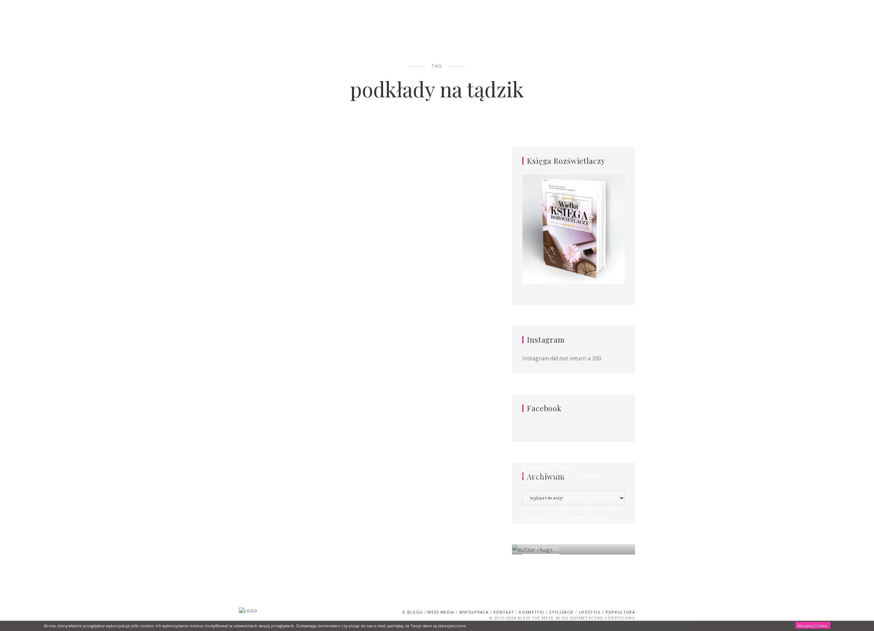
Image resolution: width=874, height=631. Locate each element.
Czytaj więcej (298, 348)
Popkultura (620, 612)
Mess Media (440, 612)
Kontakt (503, 612)
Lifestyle (590, 612)
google (559, 475)
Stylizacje (561, 612)
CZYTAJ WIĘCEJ (541, 548)
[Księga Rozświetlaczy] (573, 230)
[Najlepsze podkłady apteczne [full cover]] (298, 229)
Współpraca (474, 612)
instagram (587, 475)
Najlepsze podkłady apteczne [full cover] (299, 167)
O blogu (412, 612)
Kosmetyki (298, 151)
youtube (532, 482)
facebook (534, 475)
